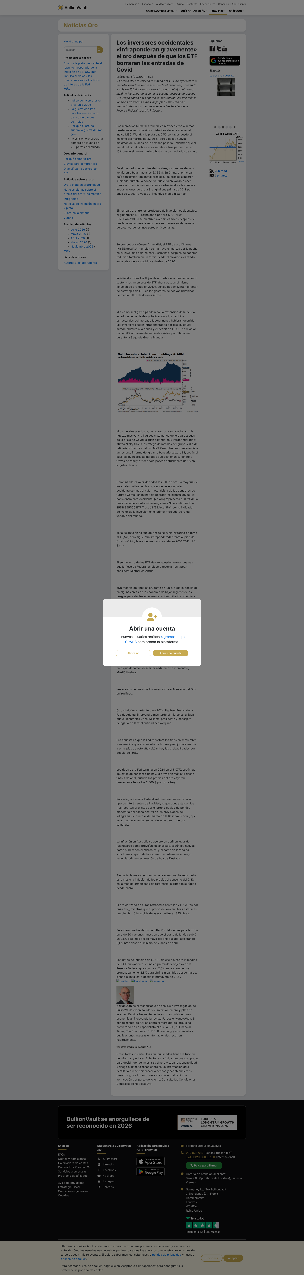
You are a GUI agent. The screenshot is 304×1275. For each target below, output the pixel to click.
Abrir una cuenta (171, 653)
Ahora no (133, 653)
